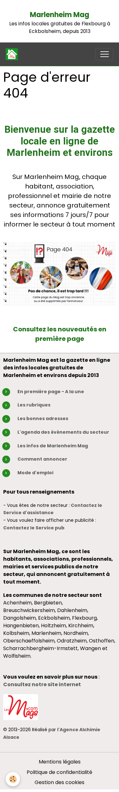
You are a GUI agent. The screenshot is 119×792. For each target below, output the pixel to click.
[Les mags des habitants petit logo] (20, 706)
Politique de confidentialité (59, 772)
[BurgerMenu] (104, 54)
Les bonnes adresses (42, 418)
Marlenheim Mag (59, 15)
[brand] (13, 54)
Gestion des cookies (59, 782)
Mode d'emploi (35, 472)
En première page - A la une (50, 391)
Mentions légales (60, 761)
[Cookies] (13, 779)
